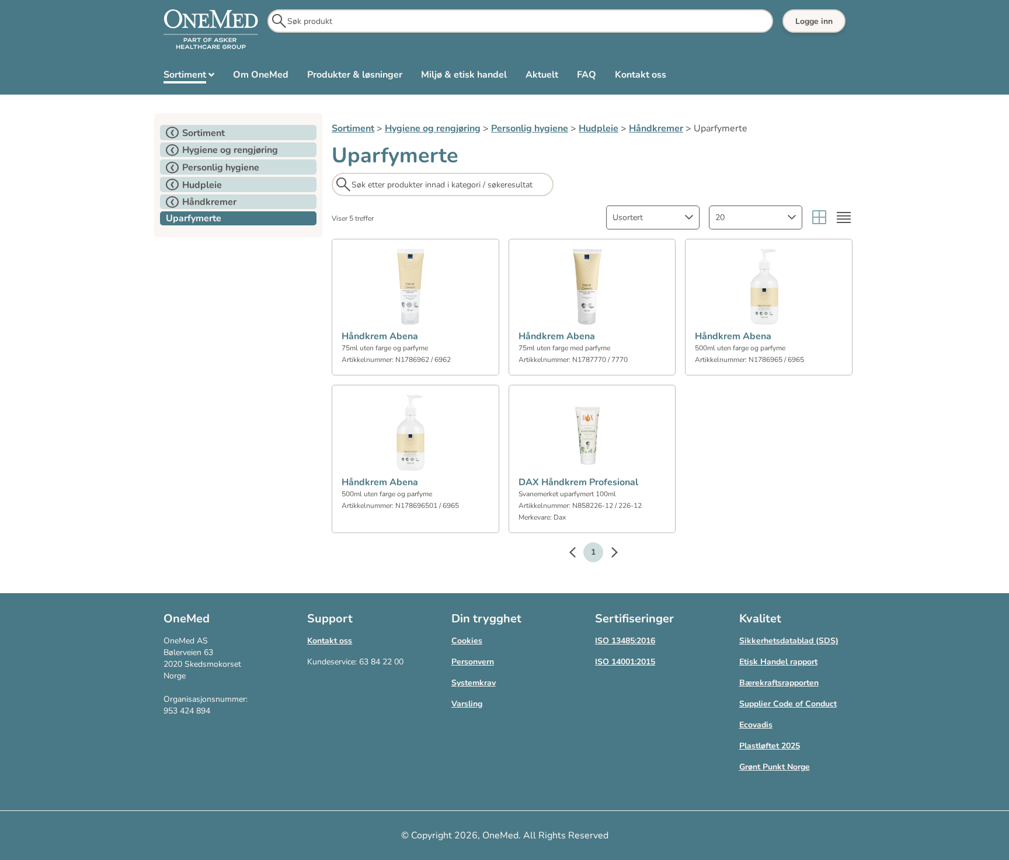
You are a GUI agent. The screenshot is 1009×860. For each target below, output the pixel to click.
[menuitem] (189, 77)
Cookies (466, 640)
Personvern (472, 661)
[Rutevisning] (819, 217)
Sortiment (353, 128)
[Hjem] (210, 29)
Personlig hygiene (529, 128)
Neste (608, 554)
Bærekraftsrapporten (779, 682)
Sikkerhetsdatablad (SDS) (788, 640)
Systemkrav (473, 682)
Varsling (466, 703)
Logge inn (814, 21)
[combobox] (653, 217)
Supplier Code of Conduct (788, 703)
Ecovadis (756, 724)
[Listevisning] (844, 217)
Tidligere (578, 554)
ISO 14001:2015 (625, 661)
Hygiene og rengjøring (433, 128)
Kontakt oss (329, 640)
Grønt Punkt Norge (774, 766)
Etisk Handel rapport (778, 661)
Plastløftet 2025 (769, 745)
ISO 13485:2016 (625, 640)
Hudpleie (598, 128)
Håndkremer (656, 128)
